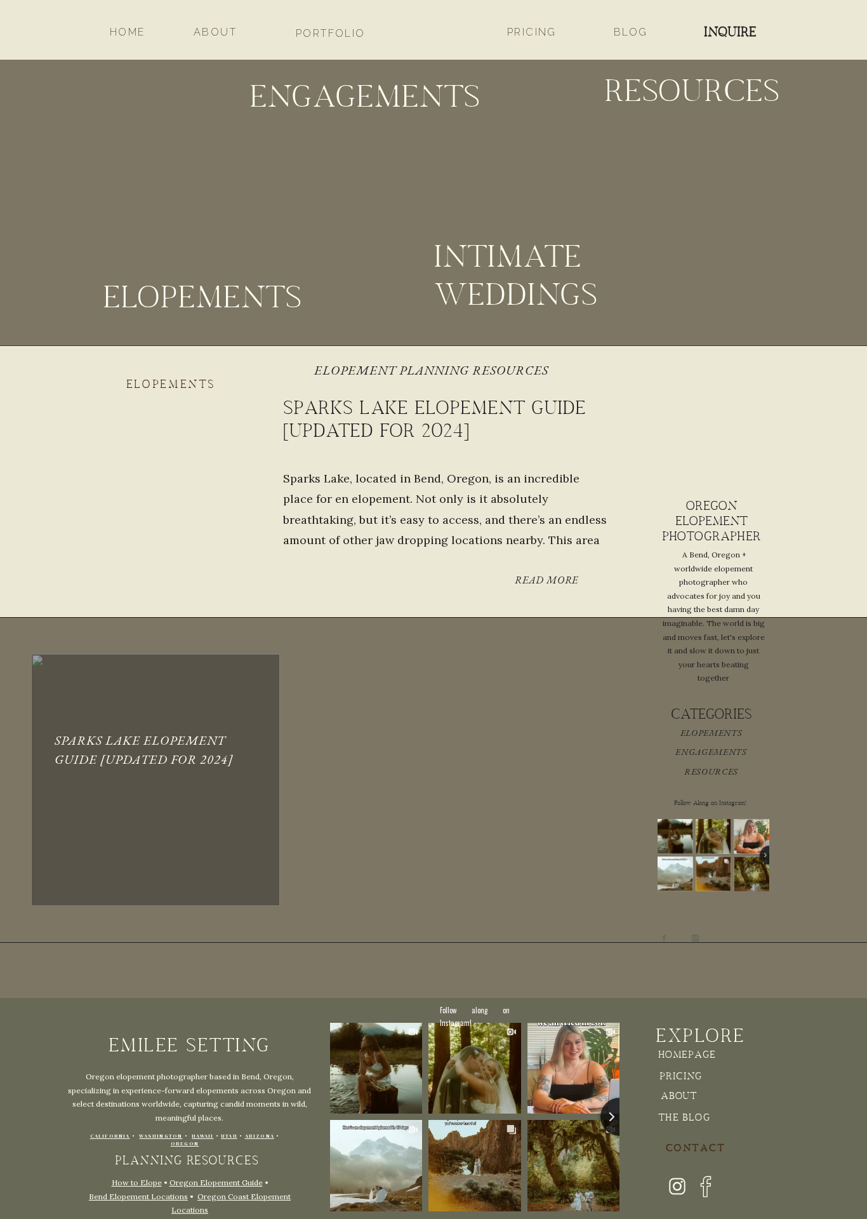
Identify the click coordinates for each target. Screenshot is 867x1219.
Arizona (259, 1136)
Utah (229, 1136)
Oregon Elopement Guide (216, 1182)
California (110, 1136)
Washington (160, 1136)
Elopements (171, 385)
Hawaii (202, 1136)
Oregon (185, 1143)
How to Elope (137, 1182)
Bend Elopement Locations (138, 1196)
